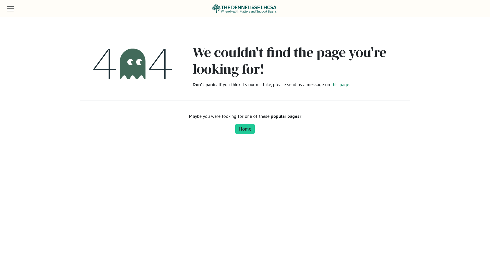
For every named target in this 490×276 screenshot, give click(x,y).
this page (340, 84)
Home (245, 129)
